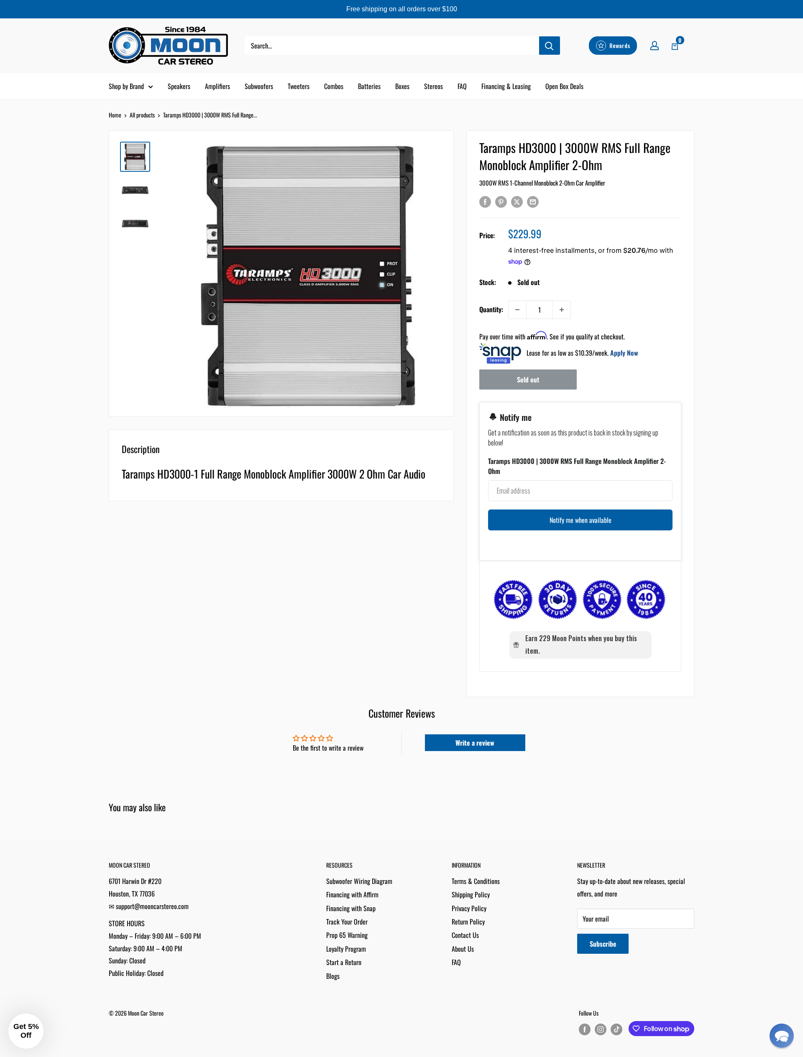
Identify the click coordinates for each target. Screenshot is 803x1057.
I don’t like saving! (402, 617)
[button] (782, 1036)
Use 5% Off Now (401, 592)
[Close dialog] (492, 434)
